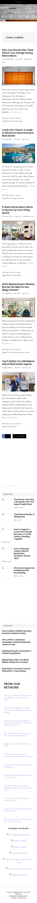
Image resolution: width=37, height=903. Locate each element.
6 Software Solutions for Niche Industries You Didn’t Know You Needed (18, 755)
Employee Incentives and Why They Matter (17, 745)
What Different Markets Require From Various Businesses (18, 776)
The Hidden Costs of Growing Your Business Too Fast (16, 799)
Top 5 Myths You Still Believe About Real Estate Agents (18, 363)
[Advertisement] (18, 460)
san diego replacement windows (20, 352)
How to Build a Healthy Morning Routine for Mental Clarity (16, 632)
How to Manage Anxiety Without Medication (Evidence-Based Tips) (22, 553)
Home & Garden (15, 118)
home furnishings (16, 275)
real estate (20, 198)
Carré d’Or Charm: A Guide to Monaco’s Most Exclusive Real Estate (18, 132)
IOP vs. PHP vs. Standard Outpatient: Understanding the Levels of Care (16, 642)
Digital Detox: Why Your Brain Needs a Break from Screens (15, 661)
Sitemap (13, 898)
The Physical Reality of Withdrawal (24, 515)
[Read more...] (16, 112)
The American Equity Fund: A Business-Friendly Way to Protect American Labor (18, 697)
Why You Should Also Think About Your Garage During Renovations (17, 52)
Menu (18, 2)
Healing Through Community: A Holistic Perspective (16, 652)
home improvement (16, 121)
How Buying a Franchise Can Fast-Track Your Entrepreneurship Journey (18, 734)
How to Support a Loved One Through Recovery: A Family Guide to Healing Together (23, 534)
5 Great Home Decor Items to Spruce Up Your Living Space (17, 209)
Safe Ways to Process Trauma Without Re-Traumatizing (16, 669)
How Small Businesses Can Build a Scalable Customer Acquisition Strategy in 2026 (18, 787)
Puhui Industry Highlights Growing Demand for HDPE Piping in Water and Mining (18, 710)
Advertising (22, 898)
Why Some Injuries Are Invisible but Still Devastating (24, 570)
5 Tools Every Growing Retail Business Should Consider (18, 810)
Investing (13, 198)
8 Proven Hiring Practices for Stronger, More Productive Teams (18, 820)
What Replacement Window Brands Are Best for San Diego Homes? (18, 287)
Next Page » (21, 436)
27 (15, 436)
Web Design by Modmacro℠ (18, 896)
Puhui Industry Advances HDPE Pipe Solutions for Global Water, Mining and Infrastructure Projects (18, 723)
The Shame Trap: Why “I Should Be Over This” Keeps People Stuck (24, 502)
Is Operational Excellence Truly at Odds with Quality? (18, 766)
